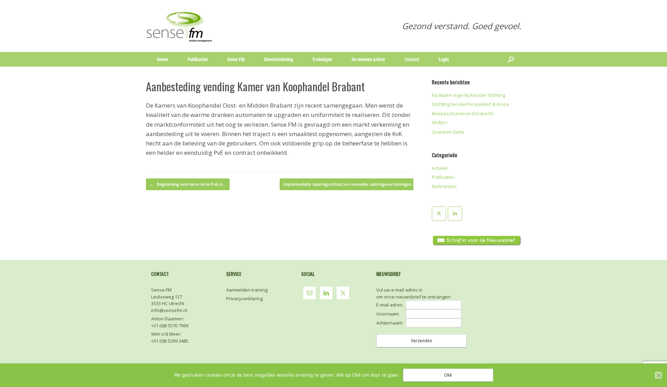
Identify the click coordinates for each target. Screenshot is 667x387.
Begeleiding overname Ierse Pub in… (188, 184)
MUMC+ (440, 122)
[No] (658, 375)
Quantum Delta (448, 132)
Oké (448, 375)
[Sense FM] (180, 26)
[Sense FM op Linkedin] (455, 214)
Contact (412, 59)
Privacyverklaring (244, 298)
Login (444, 59)
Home (162, 59)
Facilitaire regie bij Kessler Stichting (468, 95)
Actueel (439, 168)
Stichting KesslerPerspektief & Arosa (470, 104)
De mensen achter (368, 59)
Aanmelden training (246, 290)
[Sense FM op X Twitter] (439, 214)
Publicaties (198, 59)
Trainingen (322, 59)
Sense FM (236, 59)
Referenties (444, 186)
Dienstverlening (278, 59)
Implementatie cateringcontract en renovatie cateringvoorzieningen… (352, 184)
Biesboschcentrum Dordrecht (462, 113)
